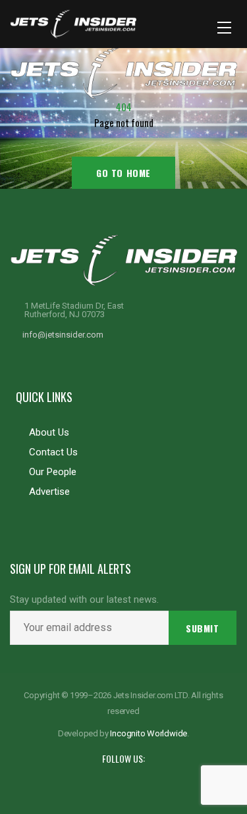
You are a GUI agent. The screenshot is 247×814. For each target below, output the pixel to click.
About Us (49, 432)
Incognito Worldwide (148, 733)
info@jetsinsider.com (62, 335)
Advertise (49, 491)
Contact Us (53, 452)
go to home (123, 173)
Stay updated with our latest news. (84, 599)
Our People (52, 472)
